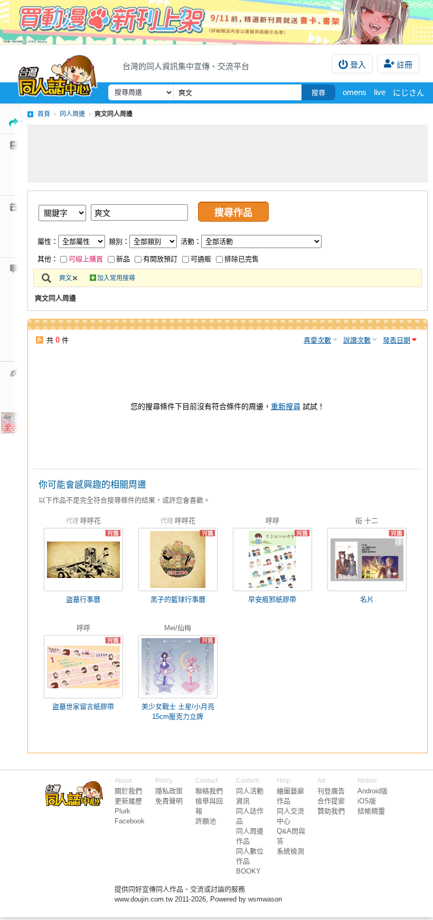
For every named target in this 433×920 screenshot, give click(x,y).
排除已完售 (241, 259)
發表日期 (396, 340)
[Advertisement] (227, 153)
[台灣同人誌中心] (57, 73)
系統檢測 (290, 851)
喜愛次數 (317, 340)
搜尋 (318, 93)
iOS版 (366, 801)
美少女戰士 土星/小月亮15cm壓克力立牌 (178, 711)
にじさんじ (412, 92)
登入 (358, 64)
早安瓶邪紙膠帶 (272, 599)
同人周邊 (72, 114)
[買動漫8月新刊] (216, 22)
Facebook (130, 821)
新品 (123, 259)
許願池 (205, 821)
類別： (119, 241)
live (379, 92)
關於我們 (128, 791)
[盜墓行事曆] (83, 559)
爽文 (65, 278)
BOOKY (248, 871)
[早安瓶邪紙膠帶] (272, 559)
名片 (367, 599)
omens (354, 92)
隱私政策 (169, 791)
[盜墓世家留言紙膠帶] (83, 666)
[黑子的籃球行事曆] (178, 559)
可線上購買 (86, 259)
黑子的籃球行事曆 (177, 599)
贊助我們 (331, 811)
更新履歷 (128, 801)
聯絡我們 (209, 791)
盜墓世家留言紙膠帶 (83, 706)
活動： (191, 241)
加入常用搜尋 (116, 278)
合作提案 (331, 801)
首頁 (43, 114)
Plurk (122, 811)
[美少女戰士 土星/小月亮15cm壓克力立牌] (178, 666)
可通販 (201, 259)
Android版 (372, 791)
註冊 (404, 64)
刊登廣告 (331, 791)
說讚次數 (357, 340)
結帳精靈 (371, 811)
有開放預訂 (160, 259)
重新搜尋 (285, 406)
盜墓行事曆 (83, 599)
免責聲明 (169, 801)
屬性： (47, 241)
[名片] (367, 559)
